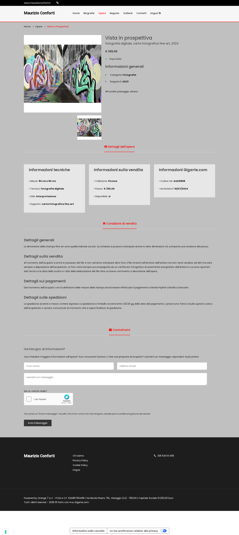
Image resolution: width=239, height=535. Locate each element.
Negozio (114, 13)
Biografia (89, 13)
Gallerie (128, 13)
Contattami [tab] (121, 330)
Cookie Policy (80, 465)
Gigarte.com (82, 502)
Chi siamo (78, 455)
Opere (102, 13)
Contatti (141, 13)
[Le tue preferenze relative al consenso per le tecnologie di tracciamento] (6, 532)
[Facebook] (67, 3)
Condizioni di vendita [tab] (121, 223)
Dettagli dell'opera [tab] (121, 147)
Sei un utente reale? (35, 391)
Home (76, 13)
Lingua (154, 13)
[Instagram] (63, 3)
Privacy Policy (80, 460)
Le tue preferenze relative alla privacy (134, 530)
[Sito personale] (57, 2)
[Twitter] (72, 3)
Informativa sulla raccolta (88, 530)
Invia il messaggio (37, 423)
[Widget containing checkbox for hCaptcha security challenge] (48, 399)
